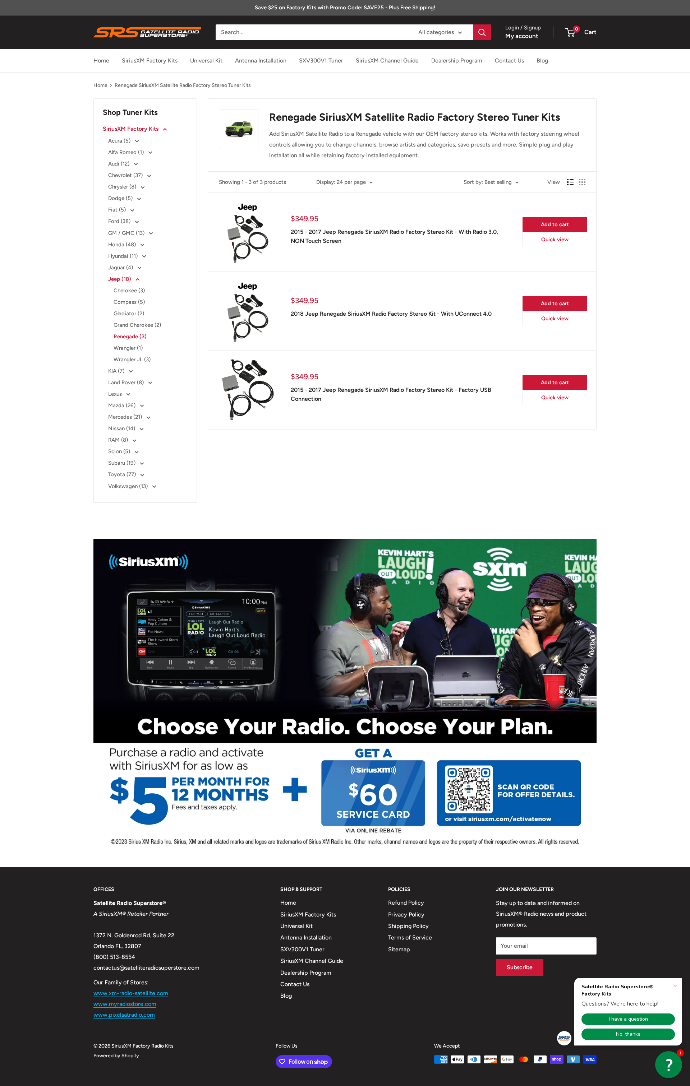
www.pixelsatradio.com (124, 1014)
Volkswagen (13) (128, 486)
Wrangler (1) (128, 348)
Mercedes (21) (125, 417)
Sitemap (399, 949)
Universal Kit (206, 60)
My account (521, 36)
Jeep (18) (120, 279)
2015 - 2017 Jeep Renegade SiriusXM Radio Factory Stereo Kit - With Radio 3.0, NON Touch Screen (394, 236)
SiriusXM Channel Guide (387, 60)
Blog (542, 60)
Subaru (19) (122, 463)
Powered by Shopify (116, 1056)
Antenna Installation (260, 60)
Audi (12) (119, 164)
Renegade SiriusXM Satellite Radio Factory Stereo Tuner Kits (183, 85)
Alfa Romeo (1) (126, 152)
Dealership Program (456, 60)
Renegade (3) (130, 336)
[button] (668, 1064)
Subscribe (520, 967)
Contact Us (509, 60)
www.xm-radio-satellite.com (130, 993)
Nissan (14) (122, 428)
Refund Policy (406, 902)
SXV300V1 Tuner (321, 60)
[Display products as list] (570, 182)
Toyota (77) (122, 474)
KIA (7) (117, 371)
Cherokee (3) (129, 290)
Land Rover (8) (126, 382)
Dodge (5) (121, 198)
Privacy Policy (406, 914)
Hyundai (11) (123, 256)
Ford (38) (120, 221)
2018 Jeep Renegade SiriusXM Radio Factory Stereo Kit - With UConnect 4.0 (391, 313)
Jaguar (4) (121, 267)
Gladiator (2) (129, 313)
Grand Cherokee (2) (137, 325)
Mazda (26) (122, 405)
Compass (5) (129, 302)
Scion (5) (120, 451)
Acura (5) (120, 141)
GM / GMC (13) (127, 233)
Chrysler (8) (123, 187)
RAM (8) (118, 440)
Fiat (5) (117, 209)
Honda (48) (122, 244)
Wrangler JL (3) (132, 359)
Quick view (555, 239)
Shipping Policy (408, 926)
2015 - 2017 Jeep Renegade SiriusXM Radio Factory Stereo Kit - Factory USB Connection (391, 394)
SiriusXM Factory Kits (150, 60)
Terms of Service (410, 937)
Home (101, 60)
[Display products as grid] (582, 182)
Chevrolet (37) (126, 175)
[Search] (482, 32)
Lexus (115, 394)
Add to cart (555, 224)
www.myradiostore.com (124, 1004)
